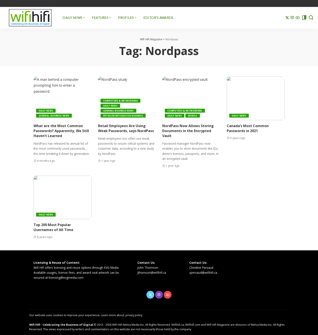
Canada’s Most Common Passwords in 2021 (248, 128)
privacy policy (133, 315)
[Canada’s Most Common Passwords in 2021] (256, 98)
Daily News (46, 110)
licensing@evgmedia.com (66, 277)
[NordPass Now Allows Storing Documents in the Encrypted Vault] (191, 98)
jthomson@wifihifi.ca (151, 272)
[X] (287, 18)
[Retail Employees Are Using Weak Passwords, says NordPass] (127, 98)
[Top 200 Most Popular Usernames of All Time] (63, 197)
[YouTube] (297, 18)
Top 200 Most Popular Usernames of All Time (53, 227)
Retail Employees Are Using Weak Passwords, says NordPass (126, 128)
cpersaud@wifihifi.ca (203, 272)
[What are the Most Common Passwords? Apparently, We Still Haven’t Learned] (63, 98)
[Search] (311, 18)
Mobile (192, 115)
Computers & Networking (120, 100)
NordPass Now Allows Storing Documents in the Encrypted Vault (188, 130)
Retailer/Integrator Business (123, 115)
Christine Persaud (201, 267)
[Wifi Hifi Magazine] (30, 18)
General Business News (54, 115)
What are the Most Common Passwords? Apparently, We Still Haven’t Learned (61, 130)
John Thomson (147, 267)
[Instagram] (292, 18)
